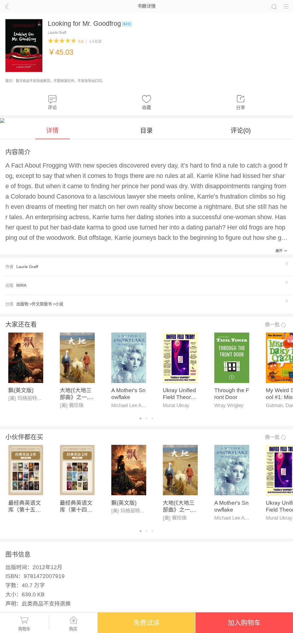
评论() (241, 130)
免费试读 (146, 622)
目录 (146, 130)
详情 (52, 130)
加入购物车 (244, 622)
